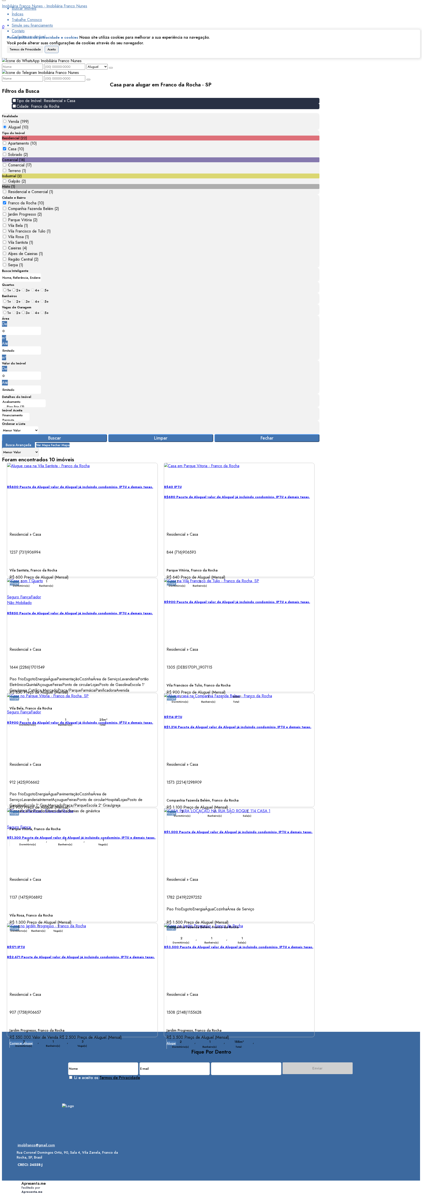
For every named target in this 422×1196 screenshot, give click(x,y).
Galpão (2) (17, 181)
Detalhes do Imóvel (16, 397)
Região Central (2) (23, 259)
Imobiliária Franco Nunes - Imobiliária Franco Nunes (44, 6)
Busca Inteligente (15, 270)
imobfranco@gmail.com (36, 1145)
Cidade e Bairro (14, 197)
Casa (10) (16, 149)
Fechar (267, 438)
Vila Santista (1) (20, 242)
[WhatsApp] (68, 1134)
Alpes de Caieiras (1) (25, 253)
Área (5, 318)
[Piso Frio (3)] (24, 406)
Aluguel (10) (18, 127)
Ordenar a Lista (13, 423)
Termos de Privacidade (25, 49)
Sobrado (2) (18, 154)
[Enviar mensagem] (111, 68)
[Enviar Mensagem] (88, 79)
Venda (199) (18, 121)
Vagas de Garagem (16, 307)
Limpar (161, 438)
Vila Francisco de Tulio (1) (29, 231)
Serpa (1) (15, 265)
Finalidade (10, 116)
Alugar (14, 698)
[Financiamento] (16, 415)
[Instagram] (68, 1117)
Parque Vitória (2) (23, 220)
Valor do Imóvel (14, 363)
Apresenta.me (33, 1183)
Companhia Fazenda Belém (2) (33, 208)
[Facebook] (68, 1125)
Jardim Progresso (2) (25, 214)
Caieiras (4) (17, 248)
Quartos (8, 284)
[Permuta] (16, 420)
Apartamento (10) (22, 143)
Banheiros (9, 296)
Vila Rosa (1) (18, 237)
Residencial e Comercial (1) (30, 192)
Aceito (51, 49)
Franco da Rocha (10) (26, 203)
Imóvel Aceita (12, 410)
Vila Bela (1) (18, 225)
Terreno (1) (17, 171)
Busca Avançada (18, 444)
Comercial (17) (20, 165)
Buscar (54, 438)
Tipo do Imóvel (13, 133)
